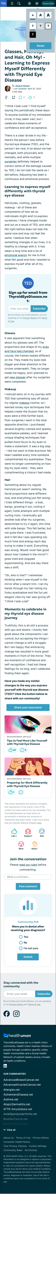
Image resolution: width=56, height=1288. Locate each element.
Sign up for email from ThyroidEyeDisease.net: (28, 297)
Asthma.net (10, 1099)
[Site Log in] (36, 3)
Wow (19, 845)
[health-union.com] (17, 1036)
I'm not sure (31, 948)
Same (33, 845)
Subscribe (48, 3)
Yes (26, 936)
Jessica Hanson (22, 85)
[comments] (21, 792)
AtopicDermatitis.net (16, 1104)
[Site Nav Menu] (12, 3)
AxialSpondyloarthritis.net (20, 1114)
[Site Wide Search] (19, 3)
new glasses (18, 377)
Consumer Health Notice (16, 1141)
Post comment (28, 886)
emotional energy (16, 255)
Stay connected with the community (20, 984)
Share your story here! (28, 707)
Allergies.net (11, 1089)
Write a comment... (18, 876)
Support (27, 832)
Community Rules (12, 1150)
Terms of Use (34, 1004)
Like (12, 832)
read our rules (28, 864)
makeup (24, 402)
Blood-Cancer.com (15, 1124)
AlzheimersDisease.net (18, 1094)
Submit (28, 956)
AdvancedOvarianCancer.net (22, 1084)
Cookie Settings (37, 1146)
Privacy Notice (30, 318)
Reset (40, 45)
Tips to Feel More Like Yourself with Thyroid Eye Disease (27, 742)
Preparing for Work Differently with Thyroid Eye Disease (27, 784)
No (25, 942)
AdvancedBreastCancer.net (21, 1079)
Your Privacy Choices (15, 1146)
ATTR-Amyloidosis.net (17, 1109)
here (39, 823)
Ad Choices (31, 1150)
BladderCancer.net (15, 1119)
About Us (8, 1137)
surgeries (11, 161)
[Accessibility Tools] (29, 3)
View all (10, 1129)
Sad (40, 832)
